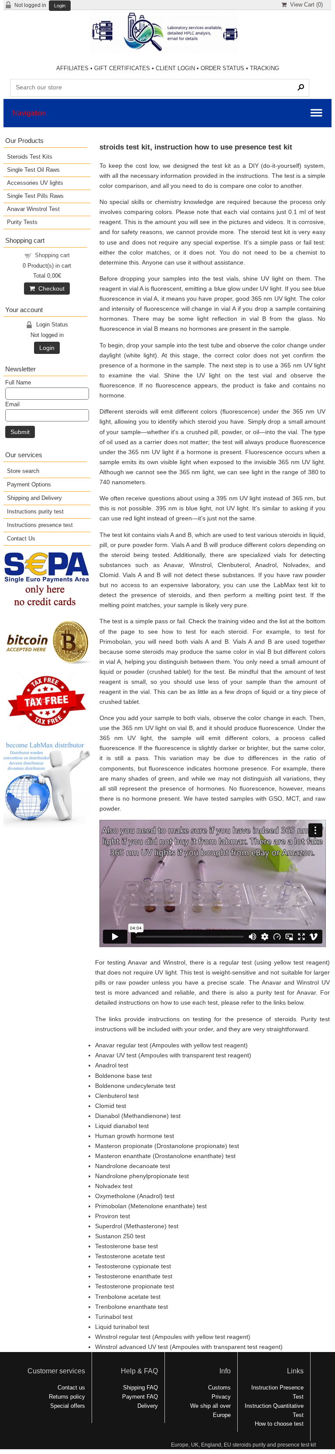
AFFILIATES (72, 68)
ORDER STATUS (222, 68)
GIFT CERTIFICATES (122, 68)
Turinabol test (114, 1316)
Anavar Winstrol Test (33, 209)
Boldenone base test (123, 1075)
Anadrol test (111, 1065)
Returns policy (67, 1396)
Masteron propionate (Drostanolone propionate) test (167, 1145)
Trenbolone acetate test (128, 1296)
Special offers (67, 1406)
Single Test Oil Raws (33, 169)
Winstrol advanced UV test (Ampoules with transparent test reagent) (189, 1346)
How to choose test (279, 1423)
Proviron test (112, 1216)
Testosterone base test (126, 1246)
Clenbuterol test (117, 1095)
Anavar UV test (116, 1055)
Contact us (71, 1387)
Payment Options (29, 484)
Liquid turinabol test (122, 1326)
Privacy (221, 1396)
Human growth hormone (128, 1135)
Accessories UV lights (35, 183)
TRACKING (264, 68)
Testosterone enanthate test (133, 1276)
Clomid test (110, 1105)
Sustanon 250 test (120, 1236)
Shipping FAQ (140, 1387)
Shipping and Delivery (34, 498)
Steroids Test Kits (29, 156)
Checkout (50, 288)
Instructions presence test (40, 525)
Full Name (18, 382)
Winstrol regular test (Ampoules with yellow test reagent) (172, 1336)
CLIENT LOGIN (175, 68)
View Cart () (305, 4)
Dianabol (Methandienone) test (138, 1115)
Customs (219, 1387)
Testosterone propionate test (134, 1286)
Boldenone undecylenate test (135, 1085)
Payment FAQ (140, 1396)
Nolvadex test (114, 1185)
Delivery (147, 1406)
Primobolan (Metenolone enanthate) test (151, 1206)
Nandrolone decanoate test (132, 1165)
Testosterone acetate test (130, 1256)
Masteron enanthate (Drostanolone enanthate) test (165, 1155)
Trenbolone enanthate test (131, 1306)
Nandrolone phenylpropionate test (142, 1175)
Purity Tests (22, 222)
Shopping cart (52, 255)
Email (12, 404)
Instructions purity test (35, 511)
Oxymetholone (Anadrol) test (134, 1195)
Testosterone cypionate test (133, 1266)
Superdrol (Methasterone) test (136, 1226)
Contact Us (21, 538)
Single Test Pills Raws (35, 196)
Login (59, 5)
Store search (23, 471)
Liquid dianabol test (122, 1125)
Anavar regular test (121, 1045)
